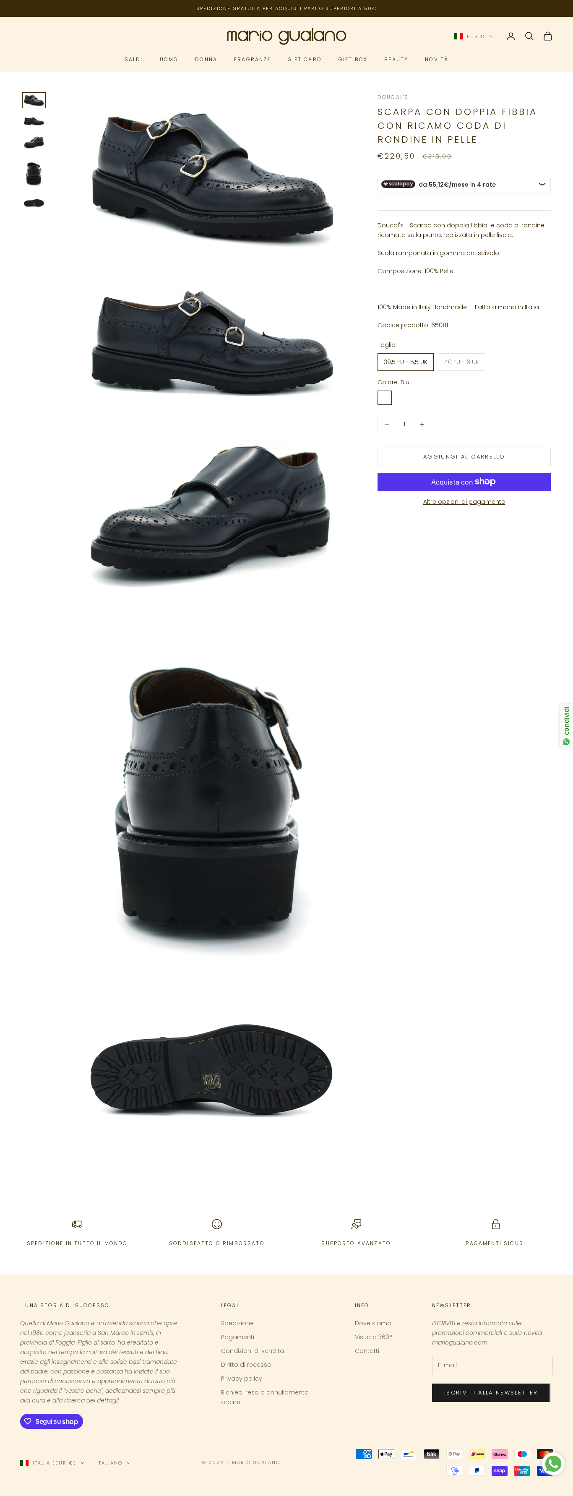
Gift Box (353, 59)
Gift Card (305, 59)
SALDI (134, 59)
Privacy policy (241, 1378)
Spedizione (237, 1323)
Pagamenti (237, 1337)
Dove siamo (373, 1323)
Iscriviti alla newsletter (491, 1393)
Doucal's (393, 97)
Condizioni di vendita (252, 1351)
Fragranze (252, 59)
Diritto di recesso (246, 1364)
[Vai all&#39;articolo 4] (34, 173)
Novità (436, 59)
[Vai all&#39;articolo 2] (34, 121)
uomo (169, 59)
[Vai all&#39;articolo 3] (34, 142)
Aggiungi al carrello (464, 457)
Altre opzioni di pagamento (464, 501)
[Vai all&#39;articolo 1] (34, 100)
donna (206, 59)
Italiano (109, 1463)
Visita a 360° (373, 1337)
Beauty (396, 59)
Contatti (367, 1351)
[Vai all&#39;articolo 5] (34, 203)
